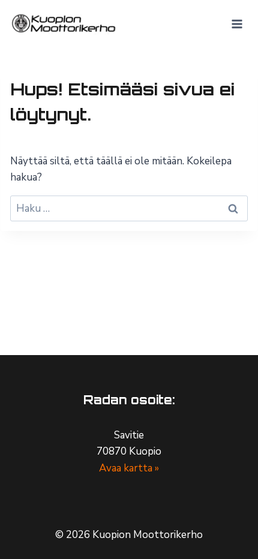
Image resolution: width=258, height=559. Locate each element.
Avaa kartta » (129, 468)
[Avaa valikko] (237, 23)
